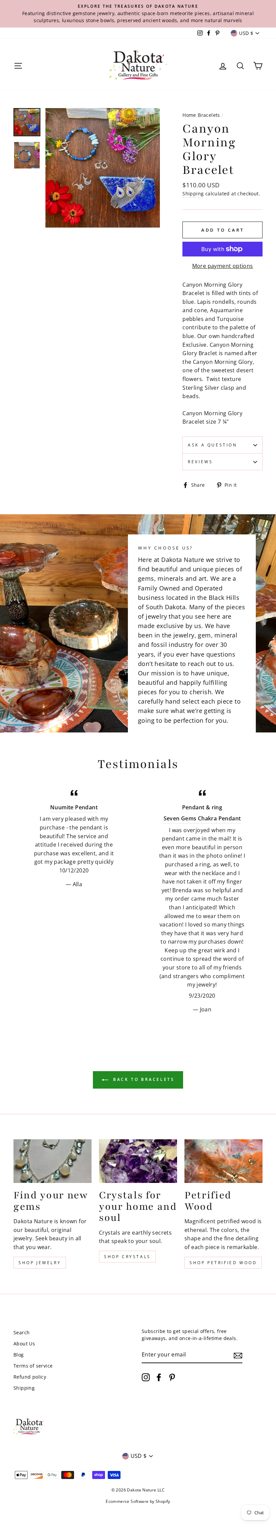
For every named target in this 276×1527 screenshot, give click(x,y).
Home (189, 115)
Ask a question (212, 445)
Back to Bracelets (143, 1079)
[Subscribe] (238, 1355)
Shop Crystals (127, 1256)
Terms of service (33, 1366)
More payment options (222, 266)
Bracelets (209, 115)
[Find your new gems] (52, 1161)
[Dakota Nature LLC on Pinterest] (172, 1377)
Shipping (193, 193)
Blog (18, 1354)
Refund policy (29, 1377)
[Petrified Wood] (223, 1161)
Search (21, 1332)
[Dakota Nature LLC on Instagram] (146, 1377)
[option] (138, 13)
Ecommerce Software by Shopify (138, 1501)
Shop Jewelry (40, 1263)
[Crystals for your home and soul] (138, 1161)
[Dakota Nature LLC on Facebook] (159, 1377)
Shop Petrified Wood (223, 1263)
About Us (24, 1343)
